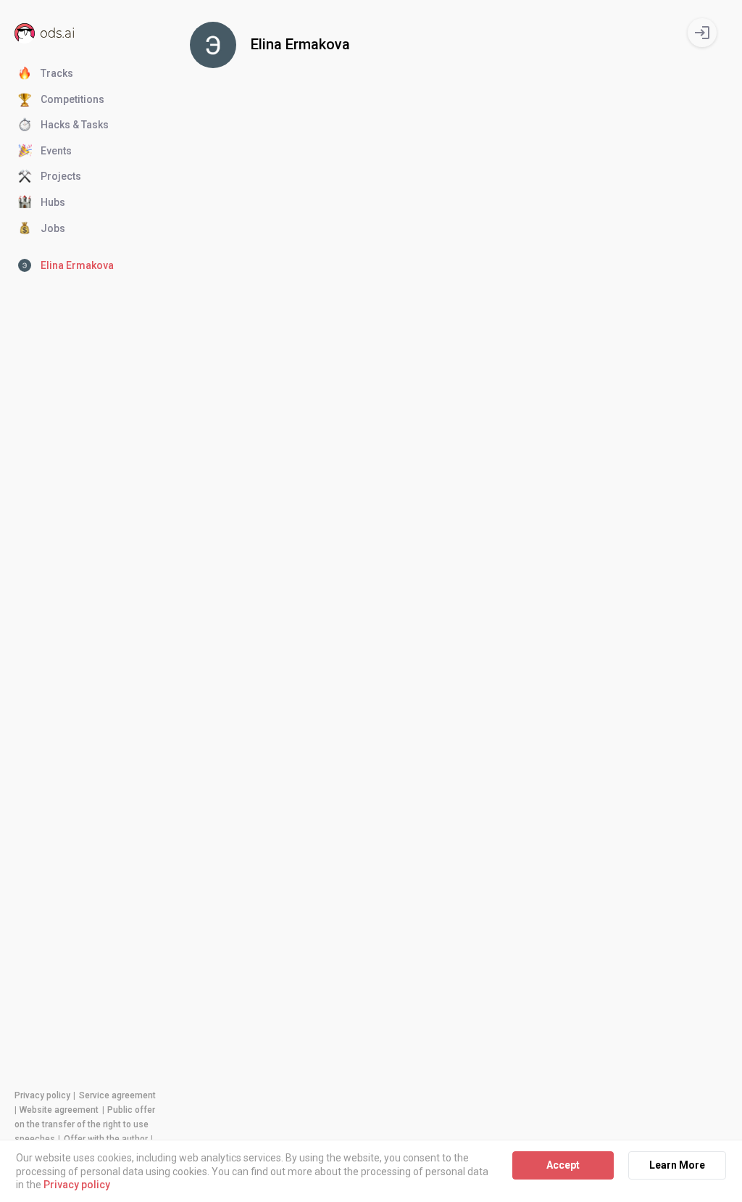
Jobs (53, 228)
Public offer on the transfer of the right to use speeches (84, 1124)
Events (56, 151)
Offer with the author (106, 1139)
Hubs (53, 202)
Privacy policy (42, 1095)
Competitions (72, 99)
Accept (563, 1165)
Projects (61, 176)
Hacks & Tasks (75, 124)
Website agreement (59, 1110)
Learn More (677, 1165)
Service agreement (117, 1095)
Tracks (57, 73)
